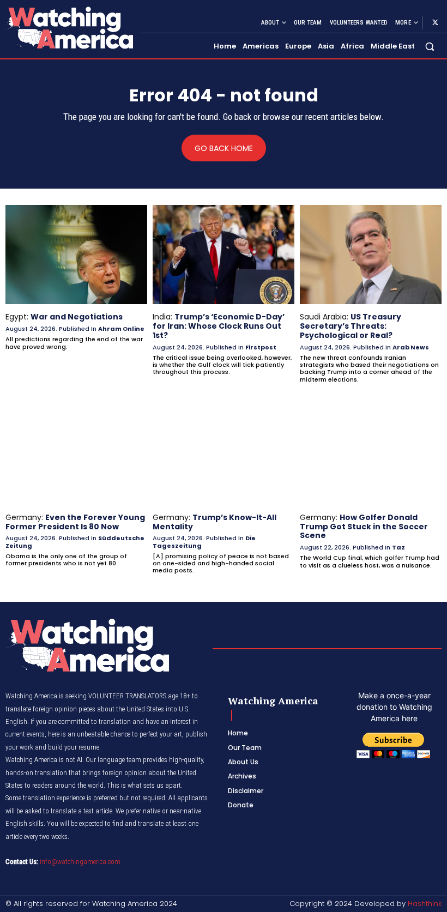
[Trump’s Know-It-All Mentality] (223, 455)
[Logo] (68, 27)
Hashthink (425, 903)
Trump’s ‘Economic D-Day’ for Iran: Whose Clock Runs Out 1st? (219, 326)
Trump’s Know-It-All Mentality (214, 522)
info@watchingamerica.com (80, 861)
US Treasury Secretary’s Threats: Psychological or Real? (350, 326)
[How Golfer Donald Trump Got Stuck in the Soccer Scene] (371, 455)
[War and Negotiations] (76, 254)
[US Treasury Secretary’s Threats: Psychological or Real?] (371, 254)
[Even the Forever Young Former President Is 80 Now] (76, 455)
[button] (430, 46)
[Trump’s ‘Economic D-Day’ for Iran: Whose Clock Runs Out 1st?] (223, 254)
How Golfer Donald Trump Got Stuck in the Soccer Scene (364, 526)
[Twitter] (435, 22)
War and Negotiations (77, 316)
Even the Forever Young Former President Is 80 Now (75, 522)
